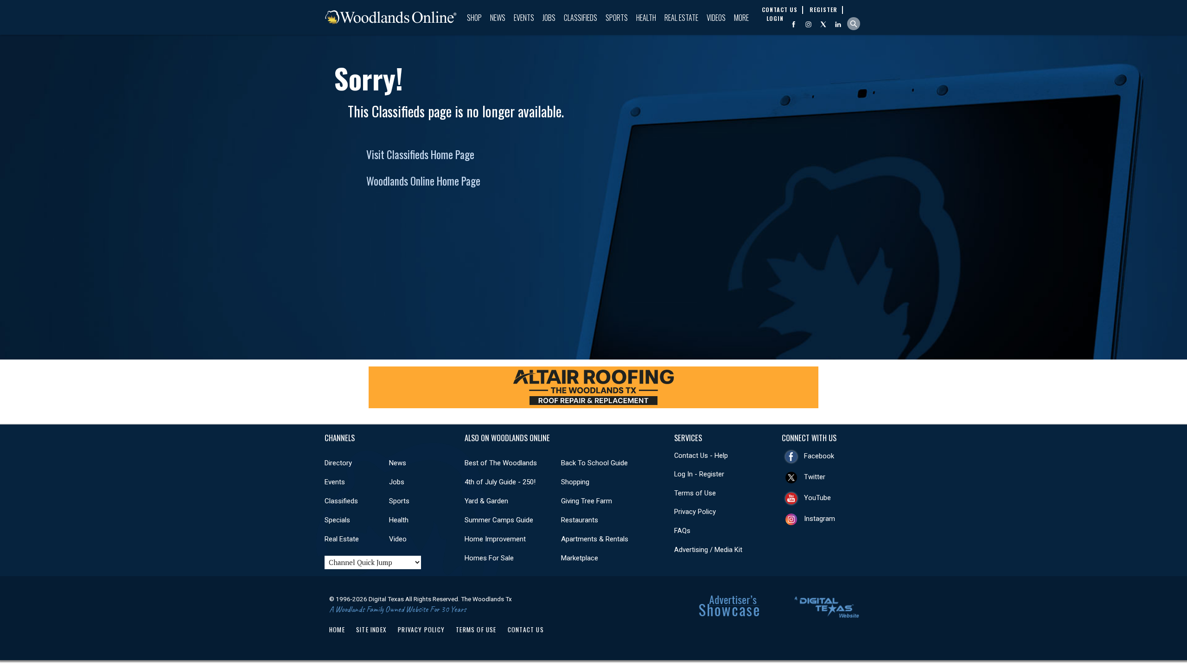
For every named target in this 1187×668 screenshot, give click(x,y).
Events (524, 17)
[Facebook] (793, 24)
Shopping (575, 482)
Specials (337, 520)
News (497, 17)
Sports (617, 17)
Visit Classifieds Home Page (420, 154)
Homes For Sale (489, 558)
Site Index (371, 629)
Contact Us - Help (701, 455)
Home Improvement (495, 539)
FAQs (682, 531)
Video (398, 539)
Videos (716, 17)
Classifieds (580, 17)
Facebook (819, 456)
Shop (474, 17)
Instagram (819, 518)
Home (337, 629)
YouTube (817, 498)
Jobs (548, 17)
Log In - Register (699, 474)
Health (646, 17)
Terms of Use (695, 493)
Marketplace (579, 558)
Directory (338, 463)
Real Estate (681, 17)
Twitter (814, 477)
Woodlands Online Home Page (423, 181)
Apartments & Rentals (594, 539)
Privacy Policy (695, 511)
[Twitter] (823, 24)
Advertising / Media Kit (708, 550)
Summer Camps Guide (499, 520)
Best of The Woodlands (501, 463)
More (741, 17)
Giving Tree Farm (586, 501)
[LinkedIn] (838, 24)
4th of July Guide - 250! (500, 482)
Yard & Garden (486, 501)
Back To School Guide (594, 463)
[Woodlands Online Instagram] (808, 24)
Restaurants (579, 520)
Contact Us (526, 629)
